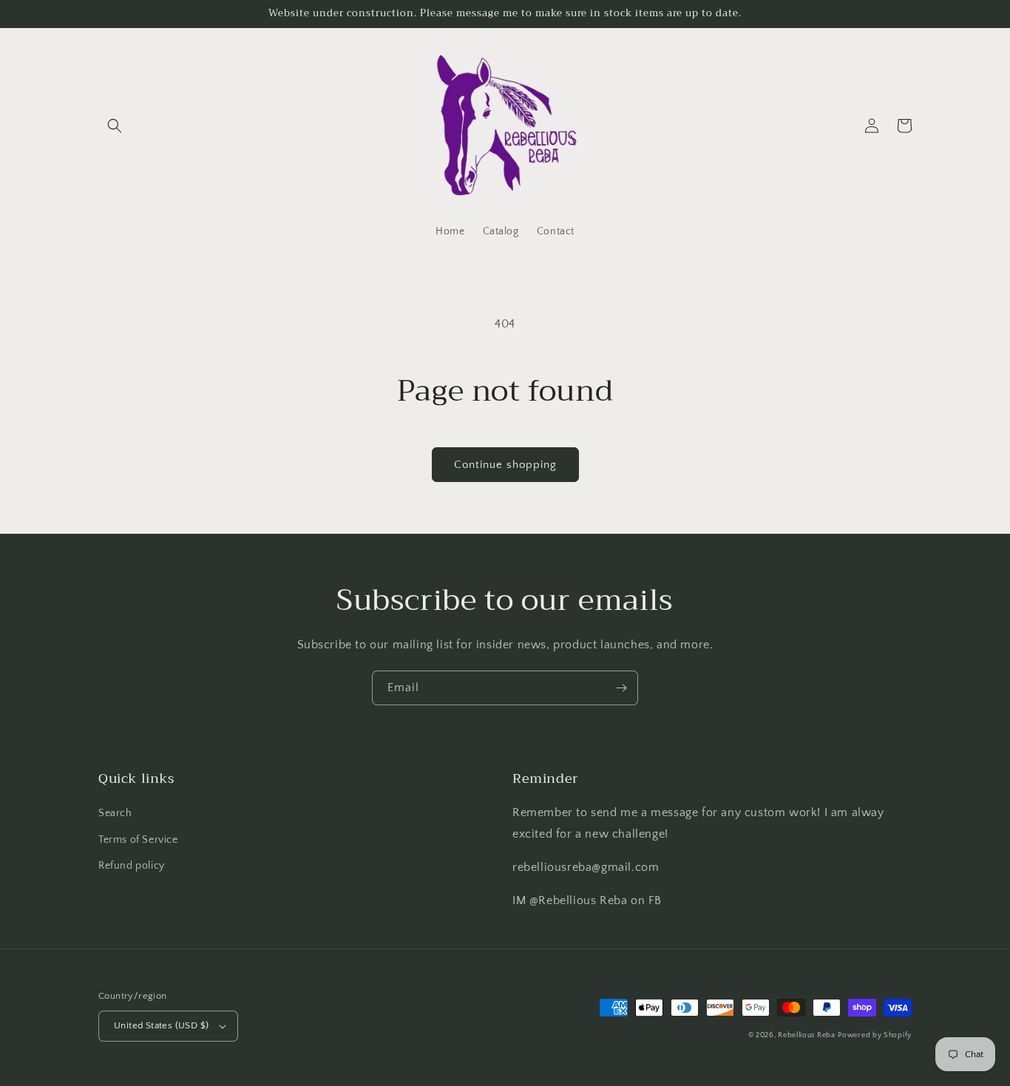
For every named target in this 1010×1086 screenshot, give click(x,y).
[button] (114, 125)
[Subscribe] (621, 688)
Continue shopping (505, 464)
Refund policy (131, 866)
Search (115, 813)
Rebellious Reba (807, 1035)
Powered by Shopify (875, 1035)
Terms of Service (138, 840)
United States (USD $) (161, 1025)
